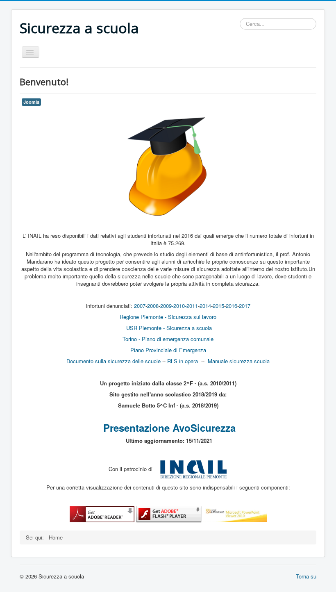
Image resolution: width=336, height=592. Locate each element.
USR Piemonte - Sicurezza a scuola (169, 328)
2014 (205, 306)
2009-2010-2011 (179, 306)
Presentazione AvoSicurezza (169, 428)
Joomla (31, 102)
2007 (139, 306)
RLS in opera (182, 361)
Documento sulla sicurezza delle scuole (113, 361)
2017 (244, 306)
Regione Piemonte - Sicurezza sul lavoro (168, 317)
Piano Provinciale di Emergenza (168, 350)
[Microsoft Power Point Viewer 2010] (235, 513)
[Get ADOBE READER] (102, 513)
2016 (231, 306)
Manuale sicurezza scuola (239, 361)
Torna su (306, 576)
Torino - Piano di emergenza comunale (168, 339)
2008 (153, 306)
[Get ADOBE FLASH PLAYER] (169, 513)
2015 (218, 306)
